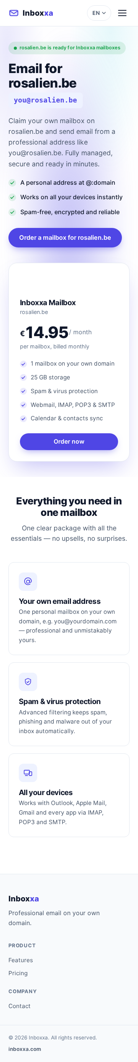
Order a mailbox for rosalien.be (65, 237)
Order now (69, 441)
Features (20, 960)
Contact (19, 1006)
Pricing (18, 973)
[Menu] (122, 13)
